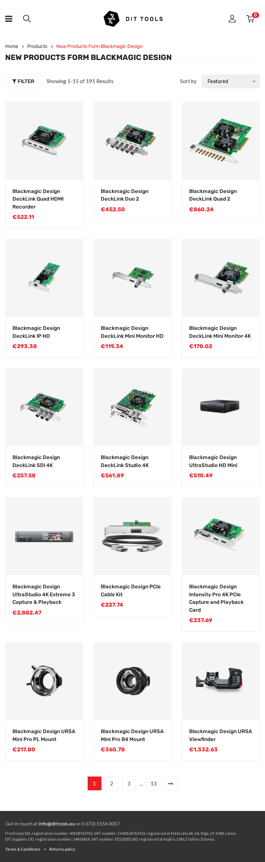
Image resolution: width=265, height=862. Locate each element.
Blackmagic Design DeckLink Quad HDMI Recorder (37, 199)
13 (153, 783)
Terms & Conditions (22, 849)
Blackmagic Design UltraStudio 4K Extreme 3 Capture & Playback (43, 594)
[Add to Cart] (71, 168)
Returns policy (62, 849)
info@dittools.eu (57, 823)
